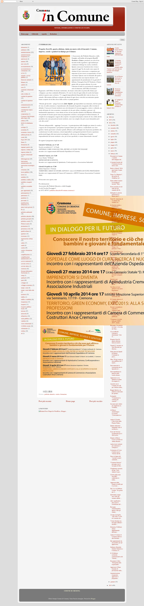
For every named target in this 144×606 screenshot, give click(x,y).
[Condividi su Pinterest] (51, 391)
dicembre (113, 125)
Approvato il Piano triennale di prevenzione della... (116, 568)
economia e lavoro (26, 132)
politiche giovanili (26, 219)
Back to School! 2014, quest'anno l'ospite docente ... (116, 170)
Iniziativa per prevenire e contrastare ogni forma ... (115, 281)
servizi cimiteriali (26, 261)
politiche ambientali (26, 212)
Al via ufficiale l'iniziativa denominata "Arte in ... (116, 334)
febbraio (113, 154)
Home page (25, 34)
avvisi (22, 73)
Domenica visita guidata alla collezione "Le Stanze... (115, 267)
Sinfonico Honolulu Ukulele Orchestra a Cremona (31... (116, 548)
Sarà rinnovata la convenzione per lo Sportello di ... (116, 367)
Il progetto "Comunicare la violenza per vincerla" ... (115, 398)
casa (22, 87)
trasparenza (24, 302)
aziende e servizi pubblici (25, 76)
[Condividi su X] (48, 391)
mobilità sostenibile (26, 186)
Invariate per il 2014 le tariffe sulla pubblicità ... (116, 315)
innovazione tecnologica (27, 165)
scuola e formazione (61, 394)
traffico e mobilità (26, 299)
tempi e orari (24, 288)
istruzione (24, 170)
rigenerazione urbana (27, 239)
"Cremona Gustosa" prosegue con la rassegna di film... (116, 464)
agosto (113, 136)
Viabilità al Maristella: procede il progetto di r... (116, 274)
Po (22, 209)
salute (22, 243)
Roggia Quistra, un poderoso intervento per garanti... (116, 391)
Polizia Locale (25, 224)
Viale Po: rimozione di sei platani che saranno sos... (116, 200)
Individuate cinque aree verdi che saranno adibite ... (116, 496)
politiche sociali (25, 221)
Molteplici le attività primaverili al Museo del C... (116, 194)
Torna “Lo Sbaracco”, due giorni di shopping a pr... (116, 176)
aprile (112, 148)
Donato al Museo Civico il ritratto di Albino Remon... (116, 439)
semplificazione (25, 254)
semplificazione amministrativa (25, 258)
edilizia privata (25, 135)
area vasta (24, 64)
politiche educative (49, 394)
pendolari (23, 198)
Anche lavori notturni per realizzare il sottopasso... (116, 445)
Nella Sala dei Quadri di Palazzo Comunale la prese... (116, 354)
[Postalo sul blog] (46, 391)
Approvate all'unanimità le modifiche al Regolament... (115, 239)
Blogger (93, 599)
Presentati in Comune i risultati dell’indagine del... (116, 157)
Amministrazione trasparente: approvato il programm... (115, 575)
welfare (23, 331)
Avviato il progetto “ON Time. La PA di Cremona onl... (116, 516)
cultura (23, 121)
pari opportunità (25, 190)
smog (22, 275)
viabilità (23, 321)
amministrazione (25, 52)
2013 (110, 585)
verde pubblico (25, 318)
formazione (24, 145)
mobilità (23, 177)
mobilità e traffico (26, 180)
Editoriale (35, 34)
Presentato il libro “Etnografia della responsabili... (115, 562)
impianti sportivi (25, 147)
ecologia (23, 127)
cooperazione (24, 114)
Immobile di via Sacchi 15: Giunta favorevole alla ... (116, 294)
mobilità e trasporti (26, 182)
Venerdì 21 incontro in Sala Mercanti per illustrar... (116, 347)
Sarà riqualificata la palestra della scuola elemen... (115, 373)
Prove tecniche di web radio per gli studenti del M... (116, 188)
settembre (113, 134)
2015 (110, 120)
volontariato (24, 328)
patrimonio (24, 195)
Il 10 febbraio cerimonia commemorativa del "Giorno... (116, 555)
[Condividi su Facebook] (49, 391)
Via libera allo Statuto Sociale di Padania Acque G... (116, 233)
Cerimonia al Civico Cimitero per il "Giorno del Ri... (116, 451)
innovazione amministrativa (25, 162)
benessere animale (26, 80)
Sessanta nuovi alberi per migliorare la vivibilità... (116, 405)
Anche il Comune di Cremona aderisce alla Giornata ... (116, 536)
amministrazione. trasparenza (26, 55)
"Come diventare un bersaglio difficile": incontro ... (116, 522)
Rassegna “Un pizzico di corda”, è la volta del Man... (116, 327)
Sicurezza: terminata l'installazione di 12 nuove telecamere (119, 92)
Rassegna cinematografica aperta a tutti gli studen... (115, 509)
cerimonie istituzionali (27, 90)
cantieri (23, 85)
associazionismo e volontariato (26, 69)
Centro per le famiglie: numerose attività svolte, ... (116, 220)
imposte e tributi (25, 150)
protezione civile (25, 229)
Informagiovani (25, 159)
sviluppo (23, 283)
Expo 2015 (24, 140)
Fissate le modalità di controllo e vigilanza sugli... (116, 308)
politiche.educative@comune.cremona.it (62, 190)
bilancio (23, 82)
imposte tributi (25, 152)
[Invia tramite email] (44, 391)
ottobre (113, 131)
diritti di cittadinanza (27, 123)
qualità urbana (25, 231)
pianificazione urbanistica (25, 203)
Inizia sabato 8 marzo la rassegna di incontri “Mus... (116, 182)
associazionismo (25, 66)
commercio (24, 107)
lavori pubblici (25, 172)
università (23, 313)
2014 (110, 123)
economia (23, 130)
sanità (22, 245)
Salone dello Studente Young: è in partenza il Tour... (116, 246)
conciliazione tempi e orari (27, 110)
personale (23, 200)
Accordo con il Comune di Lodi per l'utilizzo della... (116, 385)
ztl (21, 333)
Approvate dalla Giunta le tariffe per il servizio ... (116, 484)
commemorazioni (26, 105)
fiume (22, 142)
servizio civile (25, 264)
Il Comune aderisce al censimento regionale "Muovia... (116, 301)
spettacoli (23, 278)
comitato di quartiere (27, 100)
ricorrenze (24, 236)
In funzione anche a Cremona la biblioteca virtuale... (116, 206)
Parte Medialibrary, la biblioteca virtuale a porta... (116, 253)
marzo (112, 151)
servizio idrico (25, 266)
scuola (23, 248)
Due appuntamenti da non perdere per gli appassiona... (116, 542)
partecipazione (25, 193)
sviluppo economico (26, 285)
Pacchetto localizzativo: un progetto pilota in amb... (115, 260)
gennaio (113, 582)
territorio (23, 294)
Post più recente (45, 401)
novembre (113, 128)
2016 (110, 117)
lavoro (22, 175)
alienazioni (24, 47)
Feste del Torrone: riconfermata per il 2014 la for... (116, 433)
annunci (23, 61)
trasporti (23, 304)
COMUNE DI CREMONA (72, 591)
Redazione (53, 34)
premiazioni (24, 226)
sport (22, 280)
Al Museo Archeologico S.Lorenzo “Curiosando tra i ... (115, 413)
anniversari (24, 59)
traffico (23, 297)
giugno (113, 142)
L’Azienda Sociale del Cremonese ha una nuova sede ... (116, 164)
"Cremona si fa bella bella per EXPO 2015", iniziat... (116, 321)
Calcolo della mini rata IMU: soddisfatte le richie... (115, 477)
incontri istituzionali (26, 155)
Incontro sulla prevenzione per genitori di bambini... (115, 213)
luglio (112, 139)
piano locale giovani (26, 207)
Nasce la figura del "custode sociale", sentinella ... (116, 458)
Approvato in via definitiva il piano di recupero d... (116, 379)
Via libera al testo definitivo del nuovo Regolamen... (116, 288)
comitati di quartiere (26, 96)
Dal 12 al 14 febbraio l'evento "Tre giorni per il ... (116, 490)
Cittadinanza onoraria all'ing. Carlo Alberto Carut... (116, 470)
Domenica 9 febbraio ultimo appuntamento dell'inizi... (116, 529)
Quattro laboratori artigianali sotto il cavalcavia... (116, 427)
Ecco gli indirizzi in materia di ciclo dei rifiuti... (116, 226)
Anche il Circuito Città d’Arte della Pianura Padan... (115, 421)
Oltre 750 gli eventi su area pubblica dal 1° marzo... (116, 361)
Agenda (44, 34)
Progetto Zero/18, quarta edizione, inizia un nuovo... (115, 341)
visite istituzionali (26, 323)
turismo (23, 311)
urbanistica (24, 316)
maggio (113, 145)
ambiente (23, 50)
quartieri (23, 234)
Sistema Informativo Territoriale (26, 272)
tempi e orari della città (27, 290)
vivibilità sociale (25, 326)
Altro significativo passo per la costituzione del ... (116, 502)
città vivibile (24, 94)
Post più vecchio (95, 401)
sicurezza (23, 269)
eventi (22, 137)
